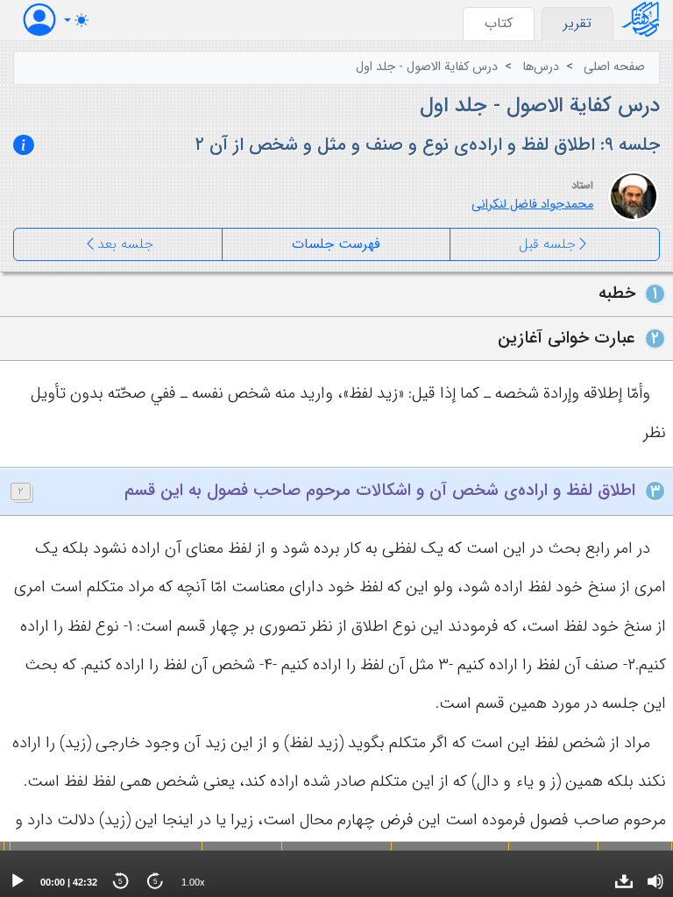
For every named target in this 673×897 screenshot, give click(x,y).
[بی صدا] (655, 881)
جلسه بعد (125, 244)
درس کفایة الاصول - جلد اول (427, 67)
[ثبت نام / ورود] (39, 20)
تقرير (577, 23)
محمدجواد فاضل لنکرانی (532, 204)
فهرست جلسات (336, 244)
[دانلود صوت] (624, 881)
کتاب (499, 23)
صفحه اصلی (614, 67)
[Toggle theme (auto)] (76, 20)
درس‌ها (540, 67)
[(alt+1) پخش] (17, 881)
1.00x (193, 882)
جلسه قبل (547, 244)
